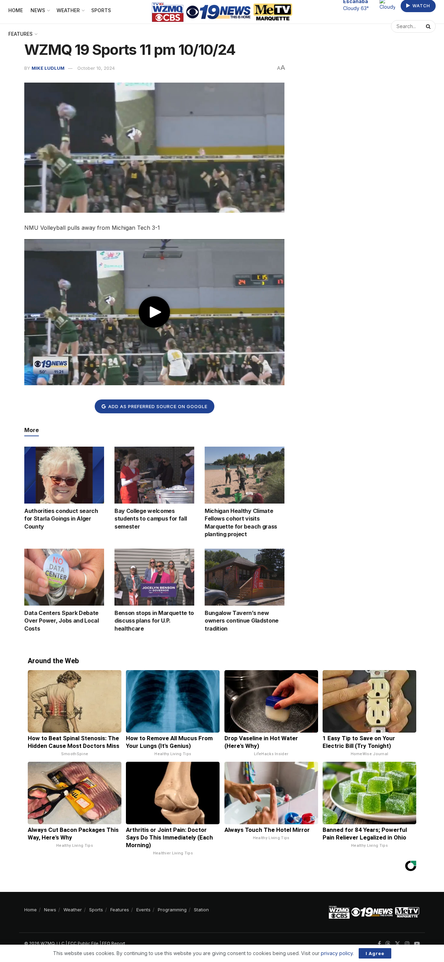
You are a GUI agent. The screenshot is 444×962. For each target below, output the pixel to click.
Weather (72, 909)
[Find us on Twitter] (397, 944)
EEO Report (113, 943)
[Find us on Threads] (387, 944)
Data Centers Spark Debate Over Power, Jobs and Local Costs (61, 620)
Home (30, 909)
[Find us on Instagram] (407, 944)
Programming (172, 909)
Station (201, 909)
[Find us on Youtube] (417, 944)
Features (20, 34)
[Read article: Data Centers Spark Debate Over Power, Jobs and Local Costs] (64, 577)
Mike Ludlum (48, 68)
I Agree (375, 953)
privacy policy (337, 953)
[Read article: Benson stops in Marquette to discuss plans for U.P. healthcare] (154, 577)
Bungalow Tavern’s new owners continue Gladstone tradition (242, 620)
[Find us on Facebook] (379, 944)
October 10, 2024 (96, 68)
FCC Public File (83, 943)
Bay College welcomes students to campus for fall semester (150, 518)
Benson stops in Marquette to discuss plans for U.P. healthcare (154, 620)
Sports (96, 909)
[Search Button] (429, 26)
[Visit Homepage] (222, 12)
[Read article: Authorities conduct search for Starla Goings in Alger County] (64, 475)
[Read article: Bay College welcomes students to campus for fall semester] (154, 475)
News (50, 909)
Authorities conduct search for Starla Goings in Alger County (61, 518)
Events (143, 909)
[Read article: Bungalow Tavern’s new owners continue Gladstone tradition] (244, 577)
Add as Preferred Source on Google (157, 406)
